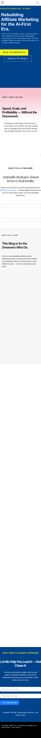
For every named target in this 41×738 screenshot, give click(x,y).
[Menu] (2, 3)
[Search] (37, 3)
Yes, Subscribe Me (9, 703)
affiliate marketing (9, 190)
